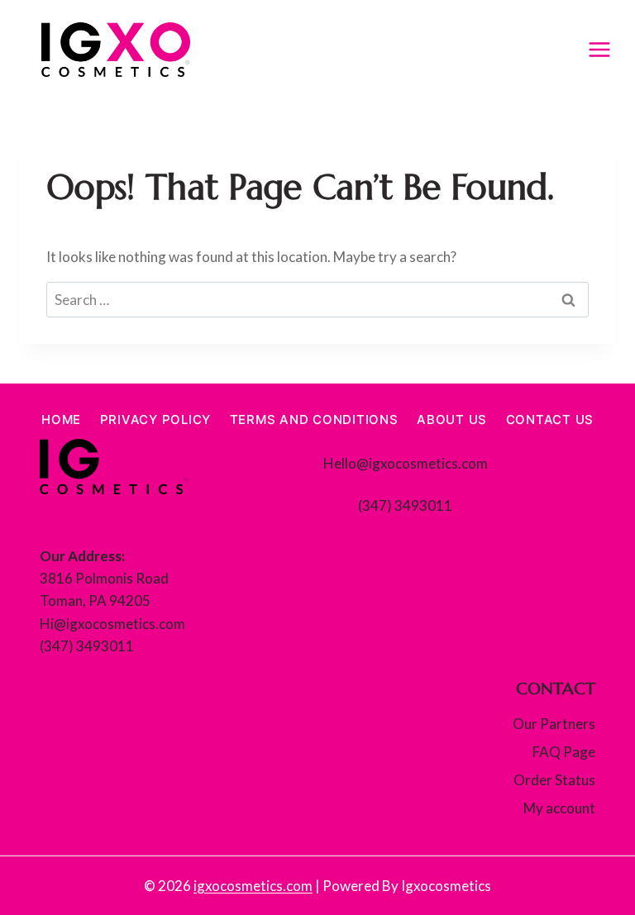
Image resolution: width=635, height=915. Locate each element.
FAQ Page (563, 751)
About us (452, 419)
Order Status (554, 780)
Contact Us (550, 419)
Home (61, 419)
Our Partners (554, 723)
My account (559, 808)
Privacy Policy (156, 419)
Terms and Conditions (314, 419)
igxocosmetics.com (253, 885)
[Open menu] (599, 49)
